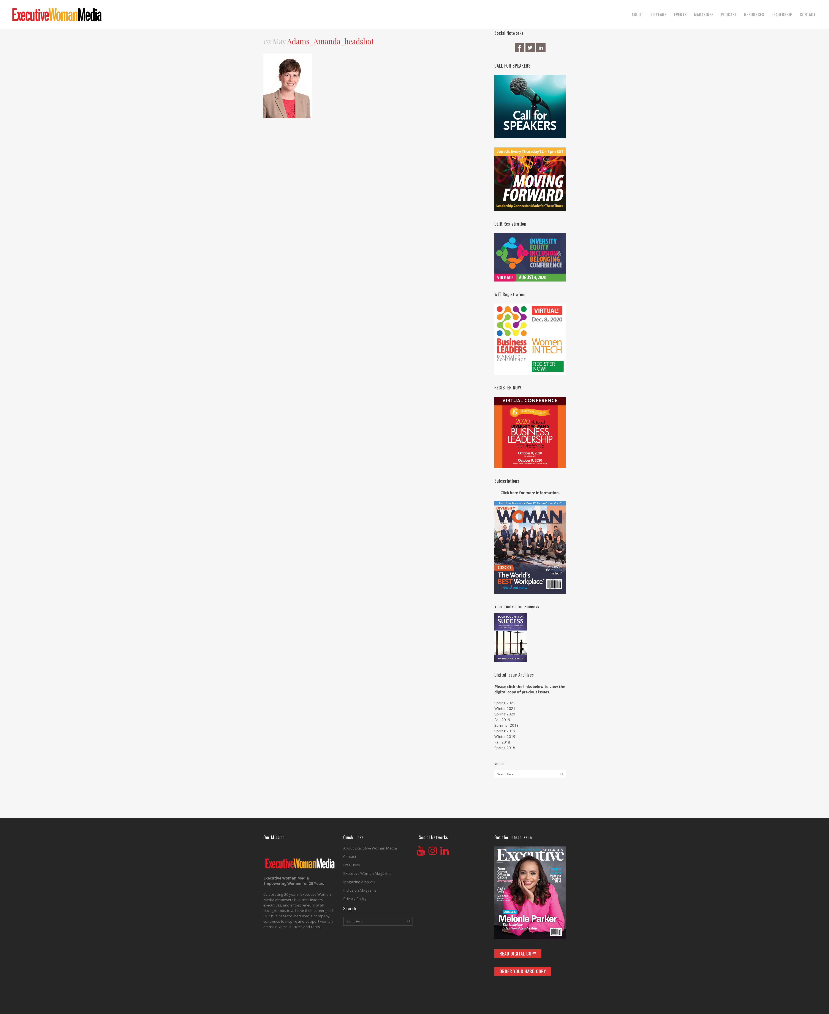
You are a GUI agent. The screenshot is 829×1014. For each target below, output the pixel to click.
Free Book (351, 865)
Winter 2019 (504, 736)
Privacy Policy (355, 898)
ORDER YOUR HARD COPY (523, 971)
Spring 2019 (504, 730)
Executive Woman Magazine (367, 873)
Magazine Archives (359, 882)
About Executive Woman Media (370, 848)
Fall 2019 (502, 719)
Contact (349, 856)
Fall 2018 (502, 742)
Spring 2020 (504, 714)
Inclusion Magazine (360, 890)
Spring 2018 (504, 747)
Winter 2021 (504, 708)
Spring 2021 (504, 702)
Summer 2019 (506, 725)
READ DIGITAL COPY (518, 953)
